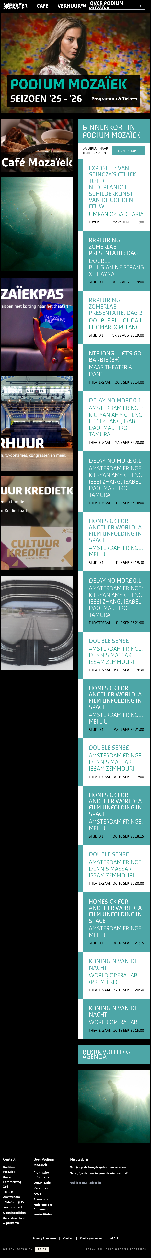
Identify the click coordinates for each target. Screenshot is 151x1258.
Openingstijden (14, 1212)
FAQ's (37, 1193)
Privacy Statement (44, 1238)
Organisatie (42, 1182)
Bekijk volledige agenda (108, 1054)
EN (83, 6)
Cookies (68, 1238)
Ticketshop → (129, 150)
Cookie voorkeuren (91, 1238)
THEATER (16, 6)
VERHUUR (69, 6)
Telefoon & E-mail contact (14, 1205)
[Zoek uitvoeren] (141, 6)
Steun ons (41, 1199)
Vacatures (41, 1188)
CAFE (42, 6)
